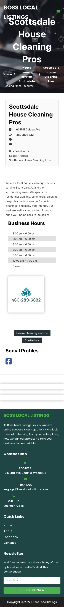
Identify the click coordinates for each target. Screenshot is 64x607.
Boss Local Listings (21, 12)
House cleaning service (27, 72)
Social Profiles (18, 155)
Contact (10, 543)
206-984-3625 (14, 506)
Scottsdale (27, 81)
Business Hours (19, 151)
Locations (11, 537)
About (8, 531)
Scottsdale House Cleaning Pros (30, 160)
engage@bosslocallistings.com (26, 489)
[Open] (58, 12)
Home (8, 74)
